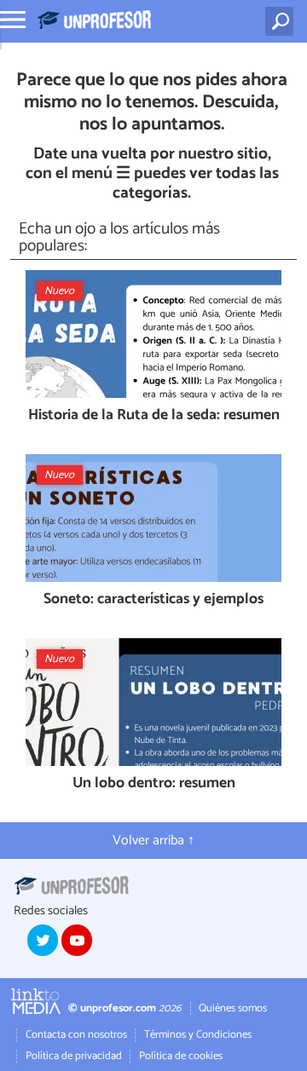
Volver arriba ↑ (153, 840)
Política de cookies (181, 1056)
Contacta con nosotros (76, 1034)
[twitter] (42, 939)
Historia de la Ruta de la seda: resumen (154, 416)
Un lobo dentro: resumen (153, 784)
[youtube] (76, 939)
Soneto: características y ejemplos (153, 600)
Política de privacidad (74, 1056)
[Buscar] (282, 21)
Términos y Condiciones (198, 1034)
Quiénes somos (233, 1008)
